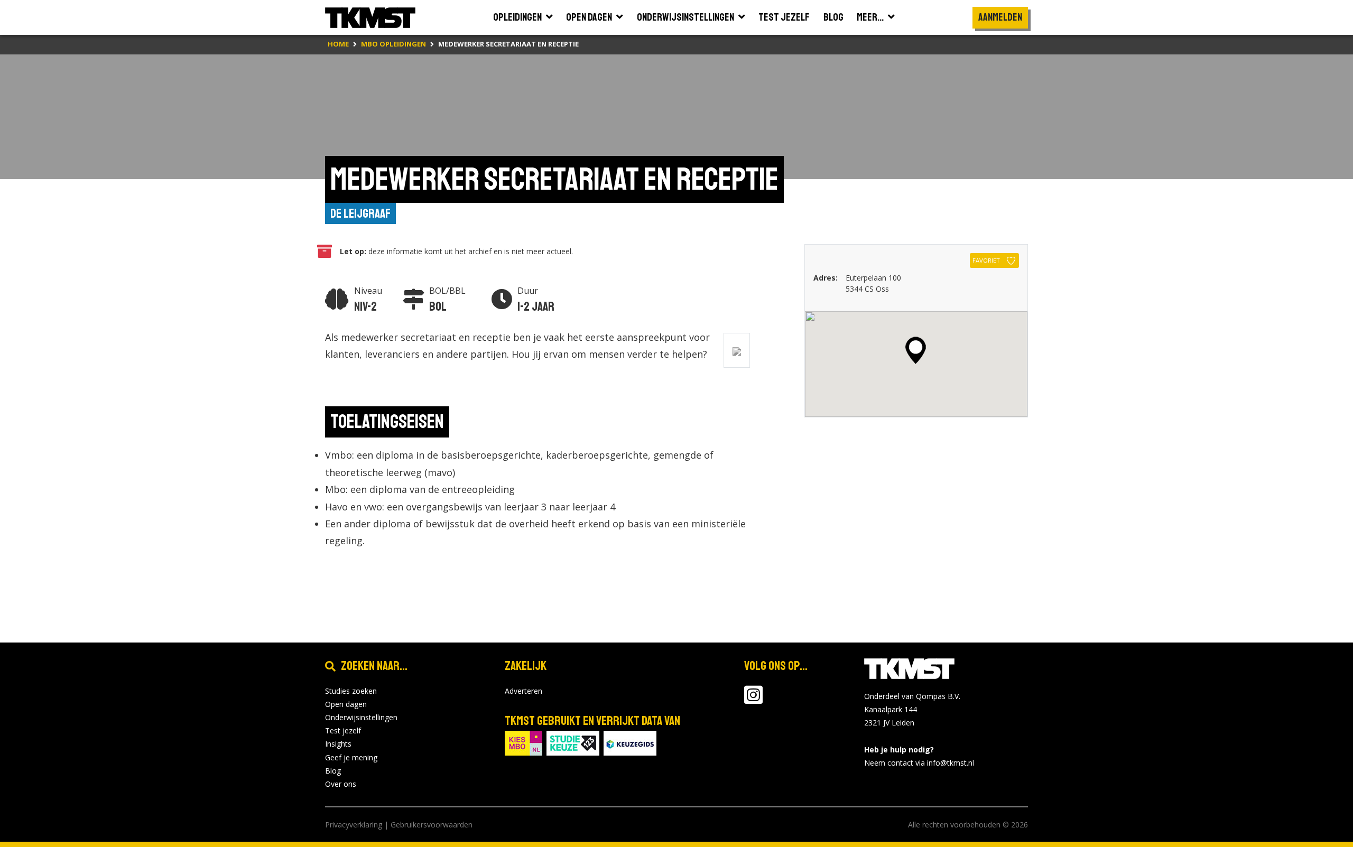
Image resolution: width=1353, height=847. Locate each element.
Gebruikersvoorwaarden (431, 825)
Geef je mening (351, 757)
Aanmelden (1000, 17)
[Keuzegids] (630, 742)
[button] (915, 350)
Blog (333, 771)
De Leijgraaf (360, 213)
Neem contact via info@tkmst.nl (919, 763)
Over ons (340, 784)
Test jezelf (343, 730)
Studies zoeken (351, 691)
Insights (338, 744)
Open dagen (346, 704)
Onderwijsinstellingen (361, 717)
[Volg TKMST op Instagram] (753, 700)
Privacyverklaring (353, 825)
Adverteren (523, 691)
